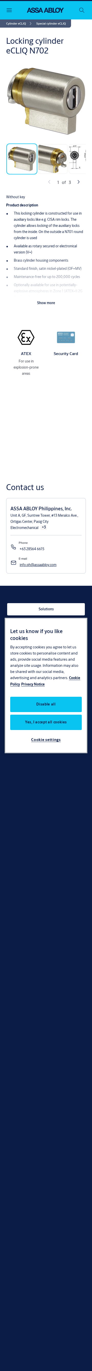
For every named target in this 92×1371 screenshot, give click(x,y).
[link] (19, 23)
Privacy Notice (33, 684)
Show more (46, 303)
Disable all (45, 704)
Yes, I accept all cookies (46, 722)
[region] (46, 685)
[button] (51, 23)
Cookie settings (46, 739)
